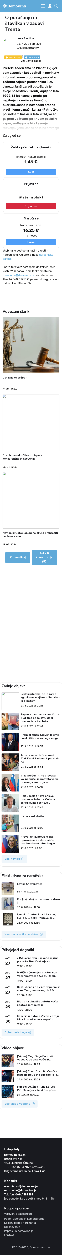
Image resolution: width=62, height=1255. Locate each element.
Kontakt (9, 1235)
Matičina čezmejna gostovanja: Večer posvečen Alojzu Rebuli (37, 974)
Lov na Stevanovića (29, 884)
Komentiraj (18, 557)
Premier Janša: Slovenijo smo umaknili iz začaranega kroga (40, 736)
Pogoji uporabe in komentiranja (24, 1218)
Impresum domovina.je (18, 1231)
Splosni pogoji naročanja (20, 1222)
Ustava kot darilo (32, 816)
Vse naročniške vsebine (21, 934)
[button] (56, 6)
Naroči (31, 242)
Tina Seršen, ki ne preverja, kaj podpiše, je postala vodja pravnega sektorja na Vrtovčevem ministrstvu (40, 779)
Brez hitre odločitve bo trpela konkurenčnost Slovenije (22, 457)
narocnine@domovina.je (18, 275)
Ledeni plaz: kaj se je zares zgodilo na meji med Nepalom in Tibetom (40, 697)
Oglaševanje (12, 1227)
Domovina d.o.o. (14, 1154)
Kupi (31, 171)
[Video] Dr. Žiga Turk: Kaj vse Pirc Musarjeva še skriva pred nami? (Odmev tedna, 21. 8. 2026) (36, 1088)
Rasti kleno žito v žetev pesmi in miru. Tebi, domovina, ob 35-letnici (38, 988)
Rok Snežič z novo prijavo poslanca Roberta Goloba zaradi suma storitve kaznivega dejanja (38, 799)
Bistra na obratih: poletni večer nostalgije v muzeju (37, 1003)
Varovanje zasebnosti (18, 1213)
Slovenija (34, 57)
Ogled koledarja (15, 1032)
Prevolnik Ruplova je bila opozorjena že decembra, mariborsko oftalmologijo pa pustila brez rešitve (40, 840)
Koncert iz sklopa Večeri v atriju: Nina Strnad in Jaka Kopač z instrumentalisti (38, 1017)
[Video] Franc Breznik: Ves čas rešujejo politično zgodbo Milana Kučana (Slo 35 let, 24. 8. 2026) (38, 1073)
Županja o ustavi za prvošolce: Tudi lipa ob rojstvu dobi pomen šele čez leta (40, 718)
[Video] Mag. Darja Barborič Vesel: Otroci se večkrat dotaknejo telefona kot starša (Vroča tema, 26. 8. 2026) (37, 1057)
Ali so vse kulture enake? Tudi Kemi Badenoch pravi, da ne (40, 758)
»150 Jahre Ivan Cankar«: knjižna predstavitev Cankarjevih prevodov (37, 959)
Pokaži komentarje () (44, 557)
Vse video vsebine (17, 1103)
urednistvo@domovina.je (21, 1186)
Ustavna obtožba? (15, 378)
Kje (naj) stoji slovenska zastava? (38, 900)
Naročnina (14, 57)
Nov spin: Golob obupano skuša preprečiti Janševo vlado (30, 534)
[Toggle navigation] (42, 6)
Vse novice (12, 858)
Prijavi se (31, 206)
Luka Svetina (25, 38)
